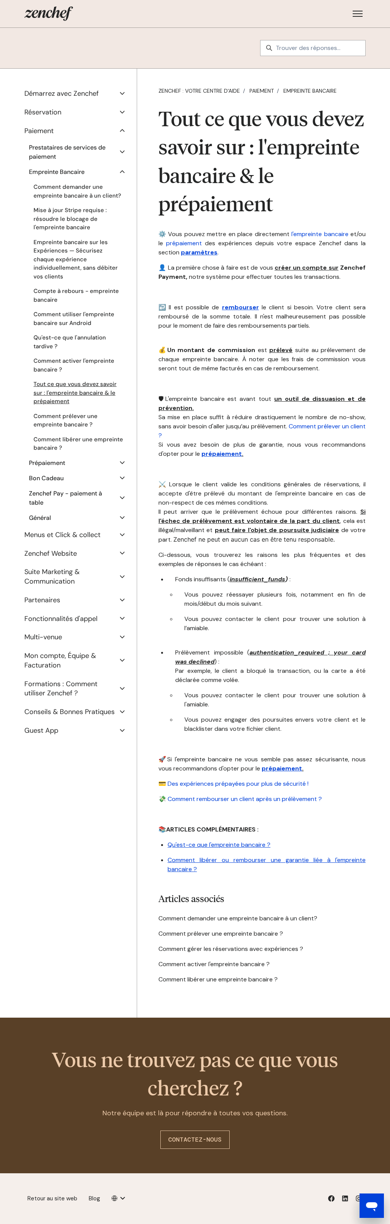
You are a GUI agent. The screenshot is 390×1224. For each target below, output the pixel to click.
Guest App (41, 730)
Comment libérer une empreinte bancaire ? (218, 979)
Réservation (42, 112)
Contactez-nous (195, 1140)
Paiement (261, 90)
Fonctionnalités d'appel (61, 618)
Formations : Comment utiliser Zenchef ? (61, 688)
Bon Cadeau (46, 478)
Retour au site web (52, 1198)
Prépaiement (47, 463)
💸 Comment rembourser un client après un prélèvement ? (240, 799)
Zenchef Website (50, 553)
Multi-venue (43, 637)
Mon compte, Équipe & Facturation (60, 660)
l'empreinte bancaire (318, 234)
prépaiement (184, 243)
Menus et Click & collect (62, 534)
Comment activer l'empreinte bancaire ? (214, 964)
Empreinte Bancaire (310, 90)
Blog (94, 1198)
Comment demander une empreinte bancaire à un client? (237, 918)
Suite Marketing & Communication (52, 576)
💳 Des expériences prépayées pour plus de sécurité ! (233, 784)
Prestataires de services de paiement (67, 152)
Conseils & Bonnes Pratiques (69, 711)
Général (40, 518)
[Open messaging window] (372, 1205)
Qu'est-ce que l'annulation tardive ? (70, 342)
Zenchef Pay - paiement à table (65, 498)
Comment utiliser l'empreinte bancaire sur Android (74, 318)
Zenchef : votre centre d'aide (199, 90)
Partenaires (42, 600)
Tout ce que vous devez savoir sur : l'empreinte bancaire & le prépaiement (75, 392)
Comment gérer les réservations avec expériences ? (230, 949)
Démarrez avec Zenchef (61, 93)
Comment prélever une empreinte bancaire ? (220, 934)
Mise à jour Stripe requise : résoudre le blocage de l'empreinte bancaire (70, 218)
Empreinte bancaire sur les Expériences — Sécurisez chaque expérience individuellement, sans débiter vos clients (76, 259)
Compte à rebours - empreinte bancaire (76, 295)
